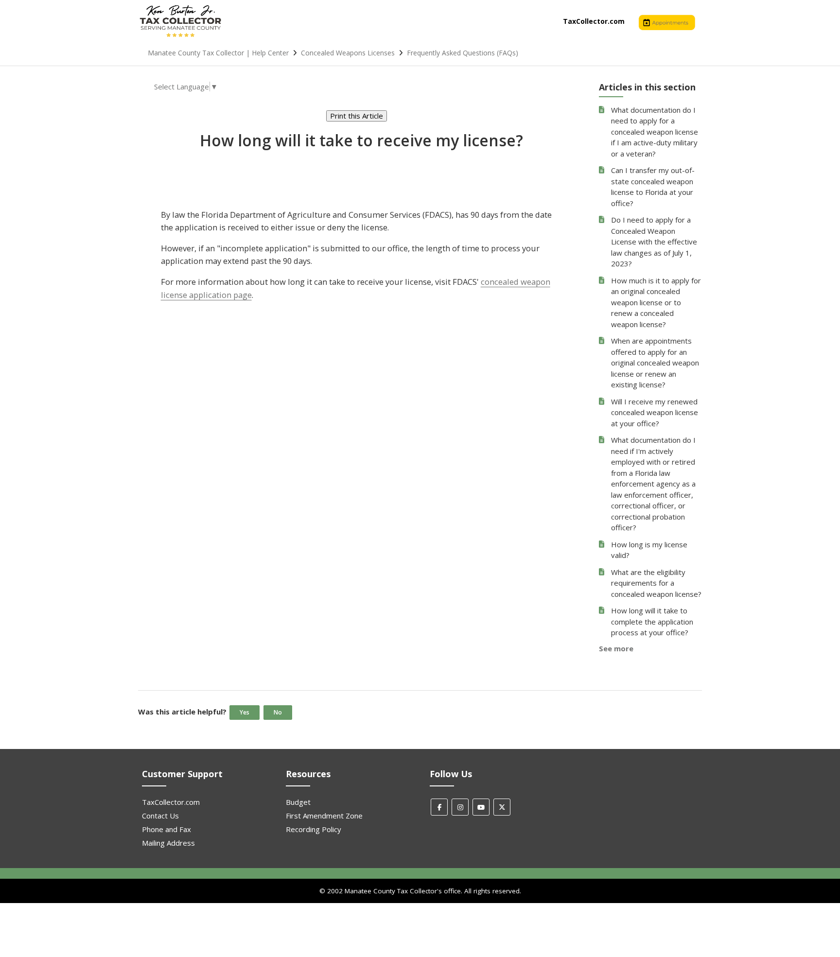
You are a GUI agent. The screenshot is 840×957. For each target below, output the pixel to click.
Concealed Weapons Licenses (348, 52)
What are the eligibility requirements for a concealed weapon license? (656, 583)
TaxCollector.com (594, 21)
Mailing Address (168, 843)
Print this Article (356, 116)
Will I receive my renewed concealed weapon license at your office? (654, 412)
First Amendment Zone (324, 815)
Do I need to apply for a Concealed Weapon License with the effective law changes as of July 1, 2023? (654, 241)
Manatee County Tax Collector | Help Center (218, 52)
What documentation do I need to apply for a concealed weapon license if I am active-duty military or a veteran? (654, 131)
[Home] (180, 36)
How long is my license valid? (649, 549)
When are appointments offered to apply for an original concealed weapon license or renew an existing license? (655, 362)
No (278, 712)
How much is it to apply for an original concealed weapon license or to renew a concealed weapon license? (656, 302)
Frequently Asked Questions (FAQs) (462, 52)
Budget (298, 802)
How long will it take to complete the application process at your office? (652, 621)
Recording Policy (313, 829)
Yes (244, 712)
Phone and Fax (166, 829)
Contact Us (160, 815)
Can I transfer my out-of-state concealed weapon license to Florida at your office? (653, 186)
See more (616, 648)
